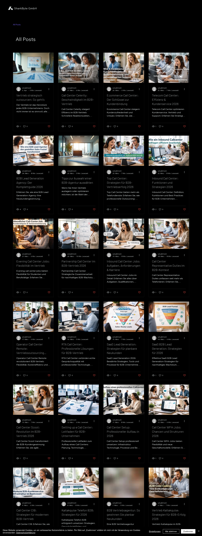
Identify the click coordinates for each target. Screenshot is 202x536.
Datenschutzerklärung (25, 532)
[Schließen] (198, 531)
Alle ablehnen (171, 531)
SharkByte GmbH (25, 8)
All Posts (17, 24)
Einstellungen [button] (155, 531)
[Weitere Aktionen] (50, 89)
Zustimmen (188, 531)
